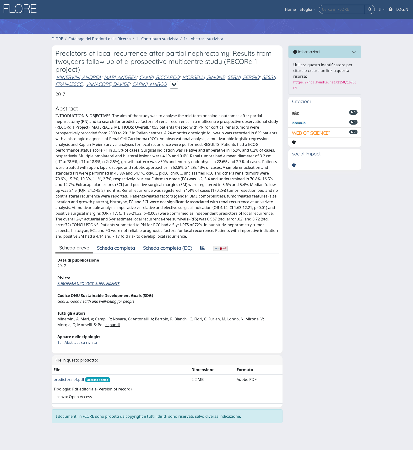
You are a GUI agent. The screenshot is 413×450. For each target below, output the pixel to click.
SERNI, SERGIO (243, 77)
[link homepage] (22, 9)
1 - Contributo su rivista (157, 38)
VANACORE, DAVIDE (107, 84)
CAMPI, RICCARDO (159, 77)
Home (290, 9)
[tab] (202, 248)
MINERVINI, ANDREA (78, 77)
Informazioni (308, 51)
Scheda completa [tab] (116, 248)
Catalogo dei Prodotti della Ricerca (99, 38)
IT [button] (380, 9)
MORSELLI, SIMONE (203, 77)
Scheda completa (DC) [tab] (167, 248)
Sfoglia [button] (306, 9)
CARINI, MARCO (149, 84)
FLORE (57, 38)
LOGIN (402, 9)
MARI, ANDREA (120, 77)
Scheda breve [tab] (74, 248)
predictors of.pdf (69, 379)
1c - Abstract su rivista (203, 38)
